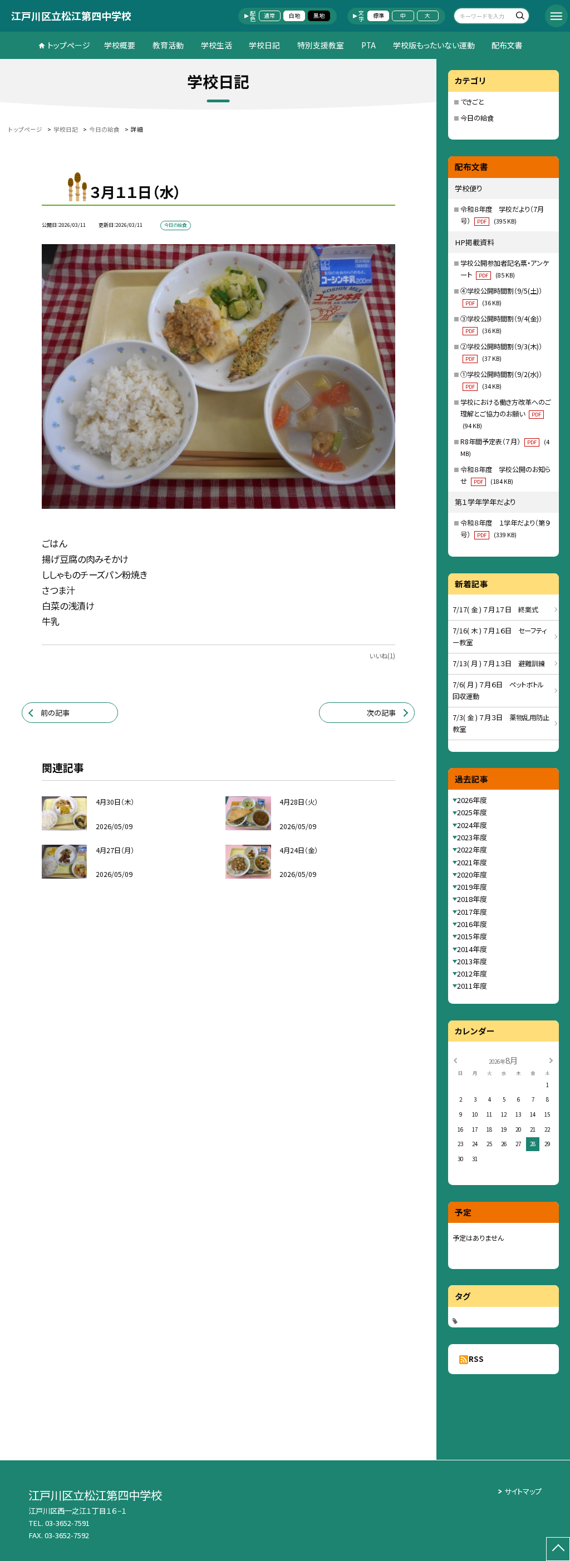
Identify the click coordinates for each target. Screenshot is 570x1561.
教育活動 (168, 45)
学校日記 (264, 45)
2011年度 (472, 985)
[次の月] (551, 1060)
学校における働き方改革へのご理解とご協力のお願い (505, 413)
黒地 (319, 15)
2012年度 (472, 973)
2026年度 (472, 800)
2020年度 (472, 874)
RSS (476, 1359)
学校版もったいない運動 (434, 45)
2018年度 (472, 899)
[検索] (519, 17)
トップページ (68, 45)
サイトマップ (523, 1491)
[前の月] (455, 1060)
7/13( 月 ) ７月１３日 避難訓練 (499, 663)
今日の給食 (477, 118)
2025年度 (472, 812)
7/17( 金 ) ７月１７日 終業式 (495, 609)
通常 (269, 15)
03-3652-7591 (67, 1523)
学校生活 (216, 45)
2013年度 (472, 961)
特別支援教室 (320, 45)
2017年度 (472, 911)
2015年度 (472, 936)
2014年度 (472, 949)
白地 (294, 15)
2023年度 (472, 837)
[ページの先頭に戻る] (558, 1549)
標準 (378, 15)
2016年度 (472, 924)
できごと (472, 102)
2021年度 (472, 862)
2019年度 (472, 886)
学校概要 (119, 45)
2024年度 (472, 825)
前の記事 (55, 712)
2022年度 (472, 849)
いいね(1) (382, 655)
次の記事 (381, 712)
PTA (368, 45)
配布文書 (507, 45)
